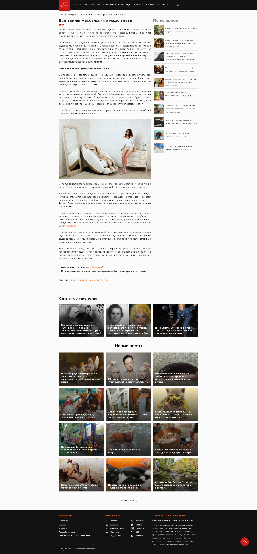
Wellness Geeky (67, 226)
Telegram (97, 267)
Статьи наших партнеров (99, 14)
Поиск (185, 5)
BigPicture (76, 14)
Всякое (119, 14)
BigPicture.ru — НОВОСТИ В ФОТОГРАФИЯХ (172, 520)
